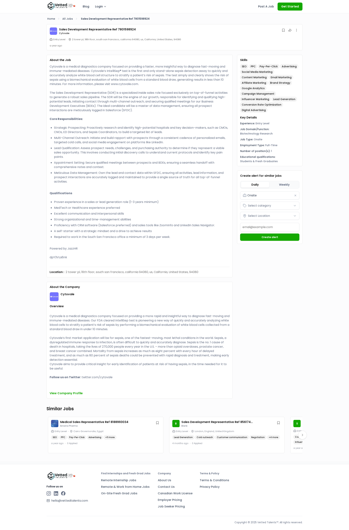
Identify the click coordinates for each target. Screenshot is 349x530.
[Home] (61, 6)
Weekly (284, 185)
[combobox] (272, 195)
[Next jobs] (302, 435)
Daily (255, 185)
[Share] (290, 30)
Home (51, 19)
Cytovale (64, 33)
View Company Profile (66, 393)
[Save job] (283, 30)
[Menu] (296, 30)
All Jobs (67, 19)
